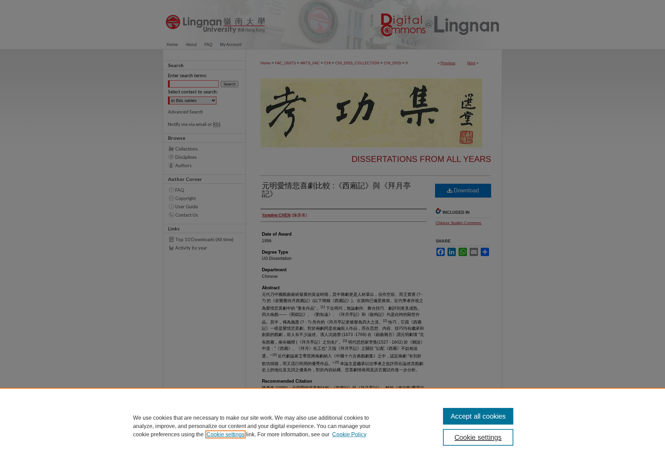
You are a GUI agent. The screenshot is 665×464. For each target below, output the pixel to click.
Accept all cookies (478, 416)
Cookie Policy (349, 434)
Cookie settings (225, 434)
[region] (332, 426)
